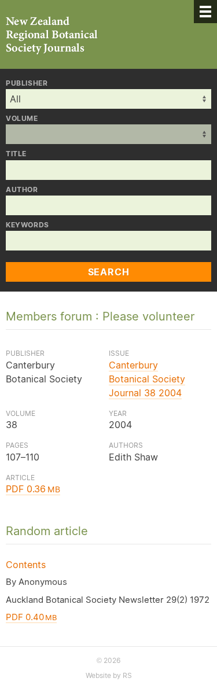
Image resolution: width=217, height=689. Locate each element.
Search (109, 272)
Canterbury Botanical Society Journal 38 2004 (147, 379)
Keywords (27, 225)
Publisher (26, 83)
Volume (22, 119)
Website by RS (109, 675)
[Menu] (205, 11)
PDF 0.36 (33, 489)
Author (22, 190)
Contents (26, 564)
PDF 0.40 (31, 616)
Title (16, 154)
